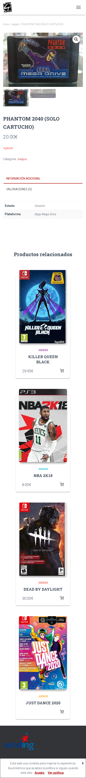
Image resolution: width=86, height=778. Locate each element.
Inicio (6, 24)
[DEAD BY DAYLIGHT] (43, 539)
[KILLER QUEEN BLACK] (43, 306)
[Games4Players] (9, 7)
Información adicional (23, 178)
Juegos (15, 24)
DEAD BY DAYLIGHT (43, 589)
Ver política (56, 772)
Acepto (39, 772)
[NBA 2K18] (43, 425)
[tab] (43, 179)
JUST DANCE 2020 (43, 702)
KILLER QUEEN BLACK (43, 359)
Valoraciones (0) (19, 189)
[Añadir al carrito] (62, 484)
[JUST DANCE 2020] (43, 652)
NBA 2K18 (43, 475)
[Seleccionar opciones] (62, 371)
